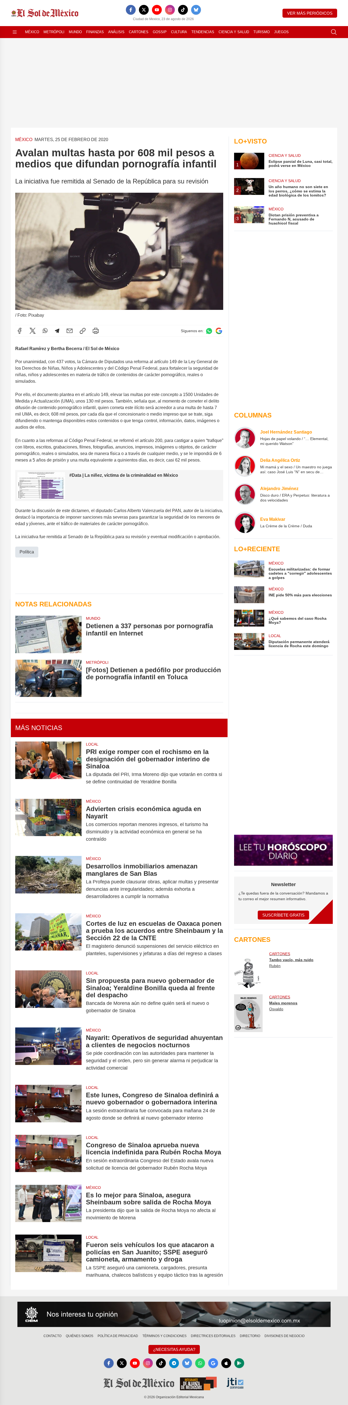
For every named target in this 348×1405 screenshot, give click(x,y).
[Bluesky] (196, 10)
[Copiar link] (82, 330)
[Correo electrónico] (69, 330)
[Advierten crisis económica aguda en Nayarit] (48, 824)
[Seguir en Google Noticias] (219, 330)
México (32, 32)
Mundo (75, 32)
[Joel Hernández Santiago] (245, 437)
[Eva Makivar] (245, 522)
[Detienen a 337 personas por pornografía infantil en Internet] (48, 634)
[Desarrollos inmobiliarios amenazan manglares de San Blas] (48, 881)
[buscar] (334, 32)
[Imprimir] (95, 330)
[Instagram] (170, 10)
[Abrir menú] (14, 32)
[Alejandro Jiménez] (245, 494)
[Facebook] (131, 10)
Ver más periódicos (310, 13)
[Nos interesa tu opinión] (174, 1314)
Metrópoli (54, 32)
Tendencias (202, 32)
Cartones (138, 32)
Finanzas (95, 32)
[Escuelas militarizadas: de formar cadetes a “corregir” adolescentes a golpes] (249, 570)
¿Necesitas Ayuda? (174, 1349)
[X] (144, 10)
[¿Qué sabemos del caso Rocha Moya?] (249, 618)
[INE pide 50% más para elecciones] (249, 594)
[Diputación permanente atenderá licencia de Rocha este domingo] (249, 641)
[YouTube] (157, 10)
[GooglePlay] (239, 1363)
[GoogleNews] (213, 1363)
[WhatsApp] (45, 330)
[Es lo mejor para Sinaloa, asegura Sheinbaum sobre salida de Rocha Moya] (48, 1206)
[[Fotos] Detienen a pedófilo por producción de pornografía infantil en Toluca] (48, 678)
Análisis (116, 32)
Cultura (179, 32)
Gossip (160, 32)
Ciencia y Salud (234, 32)
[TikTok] (183, 10)
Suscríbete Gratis (283, 915)
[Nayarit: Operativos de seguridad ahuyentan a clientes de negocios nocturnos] (48, 1052)
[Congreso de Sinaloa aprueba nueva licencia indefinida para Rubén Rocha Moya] (48, 1156)
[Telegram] (57, 330)
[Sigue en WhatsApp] (209, 330)
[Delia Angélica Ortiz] (245, 466)
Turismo (261, 32)
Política (27, 552)
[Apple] (226, 1363)
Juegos (281, 32)
